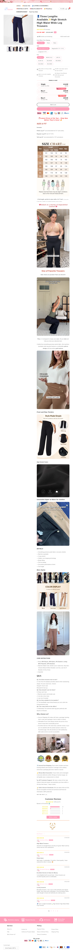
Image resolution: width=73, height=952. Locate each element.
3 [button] (53, 910)
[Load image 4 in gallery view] (27, 49)
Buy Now (53, 109)
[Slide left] (5, 49)
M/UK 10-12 (49, 57)
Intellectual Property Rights (28, 931)
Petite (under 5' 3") (43, 48)
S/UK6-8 (40, 57)
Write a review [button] (53, 817)
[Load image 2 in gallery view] (15, 49)
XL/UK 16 (40, 60)
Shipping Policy (55, 931)
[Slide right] (31, 49)
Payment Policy (41, 929)
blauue (68, 948)
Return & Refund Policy (42, 931)
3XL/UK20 (58, 60)
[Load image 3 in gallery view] (21, 49)
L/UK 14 (58, 57)
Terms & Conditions (42, 934)
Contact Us (24, 929)
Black (55, 42)
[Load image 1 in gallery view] (9, 49)
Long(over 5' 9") (42, 51)
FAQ (8, 931)
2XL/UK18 (49, 60)
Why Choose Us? (11, 934)
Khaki (48, 42)
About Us (9, 929)
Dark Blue (40, 42)
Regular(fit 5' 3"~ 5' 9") (58, 48)
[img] (40, 838)
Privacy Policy (54, 929)
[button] (68, 8)
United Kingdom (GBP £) (10, 948)
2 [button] (51, 910)
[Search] (63, 9)
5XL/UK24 (49, 63)
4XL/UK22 (40, 63)
